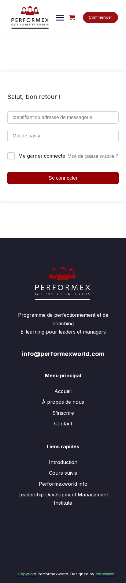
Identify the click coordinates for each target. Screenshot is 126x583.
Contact (63, 423)
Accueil (63, 391)
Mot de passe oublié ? (92, 156)
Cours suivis (63, 473)
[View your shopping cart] (73, 18)
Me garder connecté (41, 156)
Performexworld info (63, 484)
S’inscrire (63, 413)
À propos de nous (63, 402)
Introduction (63, 462)
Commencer (100, 17)
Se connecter (63, 178)
